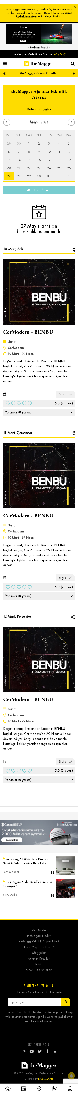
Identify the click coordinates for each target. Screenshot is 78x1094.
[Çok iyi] (30, 403)
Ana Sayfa (39, 930)
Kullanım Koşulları (39, 958)
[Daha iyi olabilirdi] (13, 403)
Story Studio (10, 895)
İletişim (39, 964)
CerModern (16, 348)
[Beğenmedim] (8, 403)
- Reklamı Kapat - (39, 47)
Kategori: (38, 109)
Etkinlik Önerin (41, 190)
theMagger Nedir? (39, 936)
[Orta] (19, 403)
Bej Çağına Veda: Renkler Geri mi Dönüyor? (27, 884)
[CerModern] (39, 291)
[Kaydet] (52, 872)
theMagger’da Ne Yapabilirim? (39, 941)
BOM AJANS (45, 1078)
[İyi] (24, 403)
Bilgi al (63, 394)
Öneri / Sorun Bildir (39, 970)
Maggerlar (39, 953)
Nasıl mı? (59, 54)
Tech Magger (11, 872)
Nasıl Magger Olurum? (39, 947)
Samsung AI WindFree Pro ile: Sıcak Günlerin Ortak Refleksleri (25, 861)
